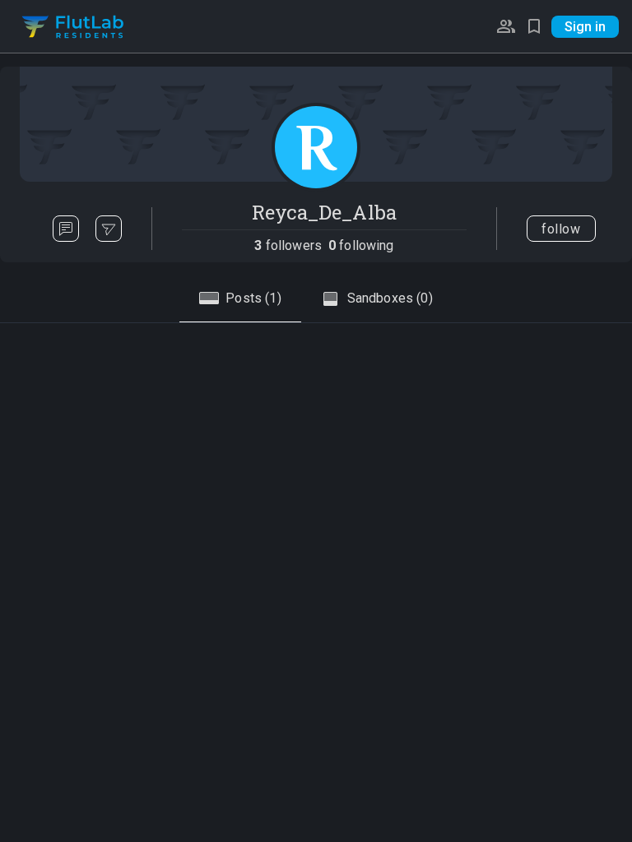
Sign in (585, 27)
